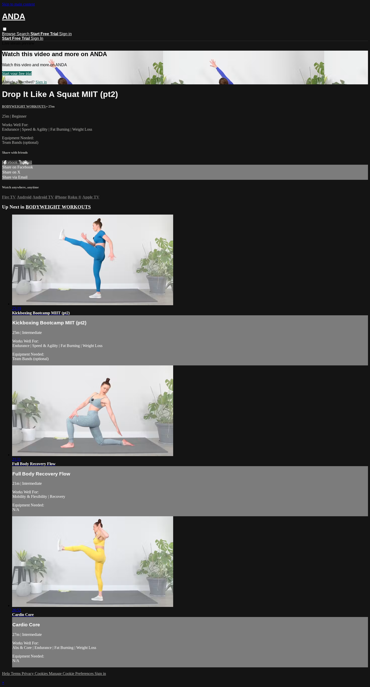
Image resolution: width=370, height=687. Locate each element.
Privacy (28, 673)
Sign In (37, 38)
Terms (16, 673)
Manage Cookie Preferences (72, 673)
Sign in (65, 34)
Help (6, 673)
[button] (4, 29)
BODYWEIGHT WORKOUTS (24, 106)
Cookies (42, 673)
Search (23, 34)
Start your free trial (17, 73)
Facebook (10, 162)
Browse (9, 34)
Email (27, 162)
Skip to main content (18, 4)
